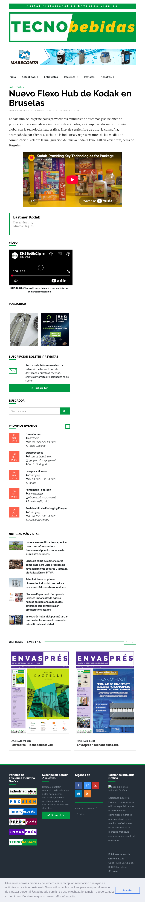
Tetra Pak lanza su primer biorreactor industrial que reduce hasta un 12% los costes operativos (46, 583)
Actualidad (29, 77)
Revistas (89, 77)
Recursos (70, 77)
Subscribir (41, 387)
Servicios (81, 814)
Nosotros (106, 77)
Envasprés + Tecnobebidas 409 (97, 745)
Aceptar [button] (127, 890)
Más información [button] (66, 896)
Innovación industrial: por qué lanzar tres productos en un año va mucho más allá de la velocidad (47, 620)
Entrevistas (51, 77)
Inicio (12, 77)
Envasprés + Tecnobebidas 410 (32, 745)
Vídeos (21, 87)
